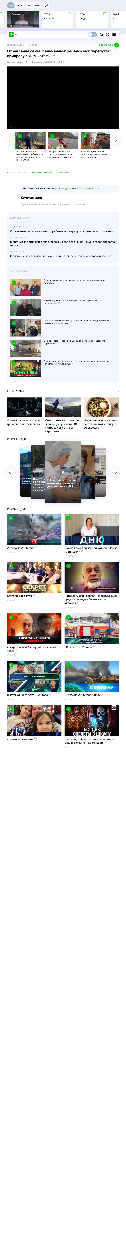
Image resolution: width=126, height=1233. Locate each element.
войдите (66, 188)
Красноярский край (42, 172)
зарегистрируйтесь (88, 188)
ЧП (26, 62)
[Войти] (107, 34)
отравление (62, 172)
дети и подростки (17, 172)
